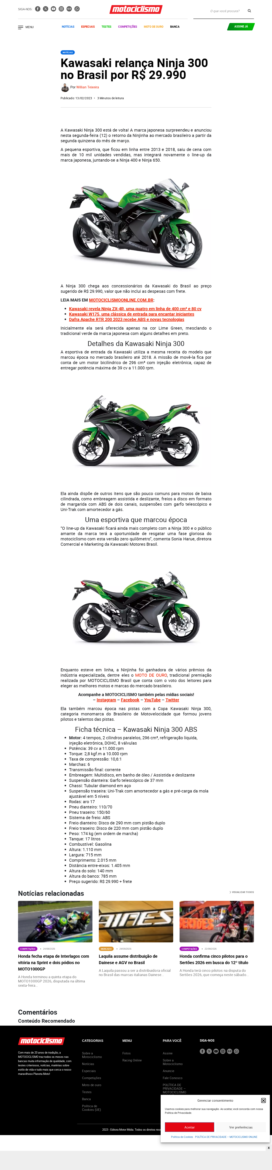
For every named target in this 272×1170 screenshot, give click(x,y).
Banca (175, 27)
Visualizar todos (242, 892)
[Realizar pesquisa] (249, 11)
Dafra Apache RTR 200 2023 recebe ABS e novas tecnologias (126, 319)
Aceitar (189, 1127)
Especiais (88, 27)
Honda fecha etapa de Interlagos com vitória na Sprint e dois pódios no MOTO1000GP (53, 962)
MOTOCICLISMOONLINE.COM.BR (121, 300)
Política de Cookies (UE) (91, 1108)
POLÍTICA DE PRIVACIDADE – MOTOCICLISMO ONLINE (226, 1136)
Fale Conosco (173, 1078)
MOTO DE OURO (151, 675)
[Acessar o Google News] (70, 10)
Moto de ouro (91, 1085)
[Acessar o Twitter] (46, 10)
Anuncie (168, 1071)
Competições (127, 27)
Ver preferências (241, 1127)
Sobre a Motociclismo (92, 1055)
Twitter (172, 700)
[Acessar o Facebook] (38, 10)
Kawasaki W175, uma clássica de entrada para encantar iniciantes (131, 314)
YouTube (152, 700)
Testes (106, 27)
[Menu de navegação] (20, 28)
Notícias (68, 27)
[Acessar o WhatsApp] (77, 10)
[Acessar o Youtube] (54, 10)
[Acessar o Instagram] (62, 10)
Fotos (126, 1053)
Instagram (106, 700)
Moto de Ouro (153, 27)
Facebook (130, 700)
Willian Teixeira (87, 87)
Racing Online (132, 1060)
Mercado (106, 948)
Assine (168, 1053)
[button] (263, 1100)
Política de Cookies (182, 1136)
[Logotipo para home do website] (136, 9)
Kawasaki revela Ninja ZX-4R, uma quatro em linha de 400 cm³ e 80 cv (135, 309)
